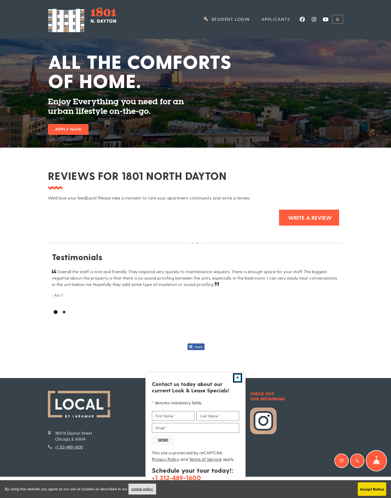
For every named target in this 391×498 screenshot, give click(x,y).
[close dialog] (237, 378)
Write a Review (312, 217)
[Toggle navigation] (337, 19)
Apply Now (68, 129)
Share (198, 347)
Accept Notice (372, 489)
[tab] (55, 312)
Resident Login (233, 19)
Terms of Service (205, 458)
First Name (165, 416)
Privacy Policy (165, 458)
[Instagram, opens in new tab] (314, 19)
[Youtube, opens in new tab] (325, 19)
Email (161, 428)
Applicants (278, 19)
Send (163, 439)
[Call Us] (357, 461)
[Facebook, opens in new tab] (302, 19)
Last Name (210, 416)
